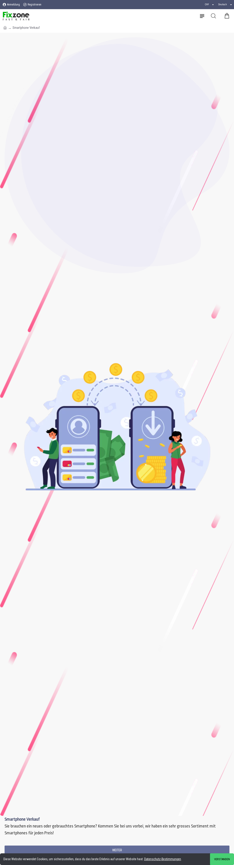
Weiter (117, 850)
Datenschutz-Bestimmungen (162, 859)
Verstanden (222, 859)
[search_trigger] (213, 16)
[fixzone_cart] (226, 16)
